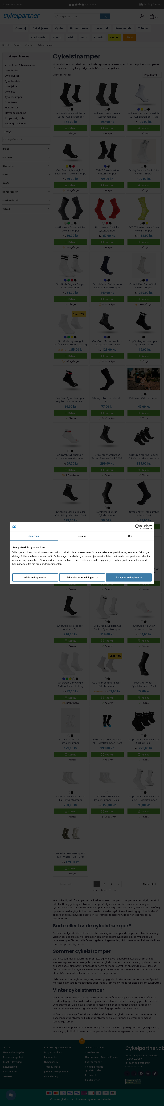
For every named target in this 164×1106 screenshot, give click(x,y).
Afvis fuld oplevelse (35, 577)
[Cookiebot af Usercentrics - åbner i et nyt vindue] (138, 526)
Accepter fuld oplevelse (129, 577)
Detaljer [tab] (82, 536)
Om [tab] (130, 536)
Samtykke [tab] (34, 536)
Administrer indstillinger (80, 577)
